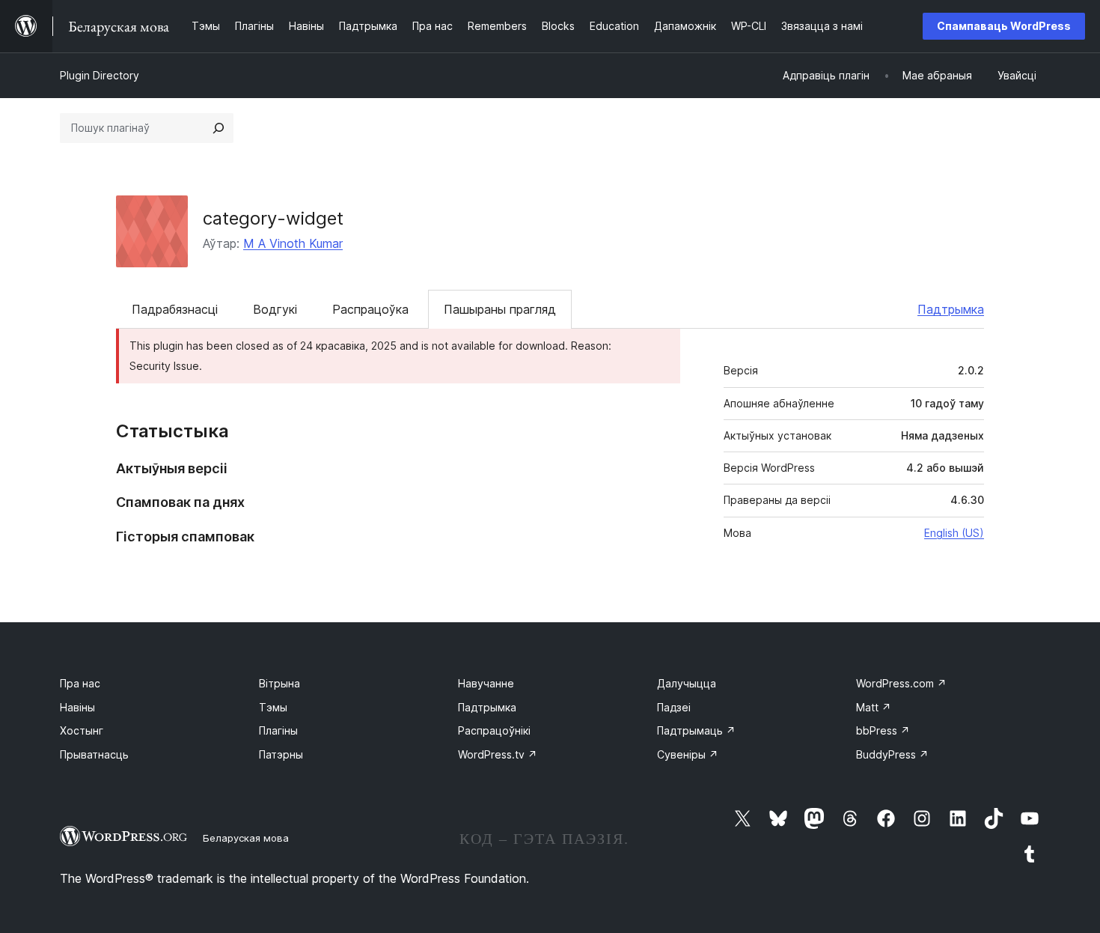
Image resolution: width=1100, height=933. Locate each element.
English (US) (954, 532)
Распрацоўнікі (494, 730)
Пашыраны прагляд (500, 309)
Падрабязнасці (175, 309)
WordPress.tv (497, 754)
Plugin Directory (99, 75)
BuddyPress (892, 754)
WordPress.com (901, 683)
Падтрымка (950, 309)
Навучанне (486, 683)
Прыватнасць (94, 754)
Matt (873, 707)
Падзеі (674, 707)
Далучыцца (686, 683)
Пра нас (80, 683)
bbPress (883, 730)
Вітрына (279, 683)
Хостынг (81, 730)
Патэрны (281, 754)
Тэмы (273, 707)
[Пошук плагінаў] (218, 128)
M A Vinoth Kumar (293, 243)
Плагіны (278, 730)
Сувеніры (687, 754)
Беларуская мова (246, 838)
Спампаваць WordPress (1004, 25)
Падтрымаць (696, 730)
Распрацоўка (370, 309)
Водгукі (275, 309)
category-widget (273, 218)
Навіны (77, 707)
